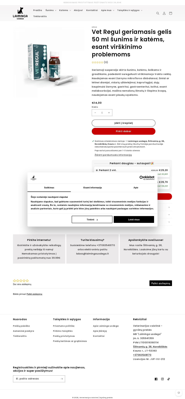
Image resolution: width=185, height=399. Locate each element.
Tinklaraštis (20, 336)
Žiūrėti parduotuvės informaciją (113, 154)
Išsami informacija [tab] (92, 187)
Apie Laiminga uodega (106, 325)
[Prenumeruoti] (62, 378)
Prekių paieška (21, 325)
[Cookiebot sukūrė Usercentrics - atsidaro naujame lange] (141, 178)
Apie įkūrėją (100, 331)
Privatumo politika (63, 325)
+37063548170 (142, 355)
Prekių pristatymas (64, 336)
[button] (51, 10)
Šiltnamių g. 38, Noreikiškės (150, 346)
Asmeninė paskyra (23, 331)
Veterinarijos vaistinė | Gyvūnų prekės (96, 398)
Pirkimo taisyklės (63, 331)
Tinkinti (90, 219)
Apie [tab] (136, 187)
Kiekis (95, 107)
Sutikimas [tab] (49, 187)
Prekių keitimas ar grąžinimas (70, 341)
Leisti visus (134, 219)
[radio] (132, 172)
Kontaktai (98, 336)
